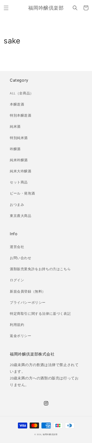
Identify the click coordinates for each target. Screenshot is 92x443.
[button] (6, 7)
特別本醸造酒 (20, 115)
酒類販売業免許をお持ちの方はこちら (40, 269)
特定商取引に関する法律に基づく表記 (40, 313)
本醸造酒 (17, 104)
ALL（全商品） (22, 93)
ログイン (17, 280)
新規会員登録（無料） (28, 291)
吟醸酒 (15, 149)
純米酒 (15, 126)
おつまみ (17, 204)
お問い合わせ (20, 258)
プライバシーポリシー (28, 302)
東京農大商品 (20, 215)
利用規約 (17, 324)
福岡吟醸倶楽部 (50, 434)
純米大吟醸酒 (20, 171)
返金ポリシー (20, 336)
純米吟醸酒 (19, 160)
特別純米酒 (19, 138)
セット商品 (19, 182)
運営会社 (17, 247)
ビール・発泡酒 (22, 193)
